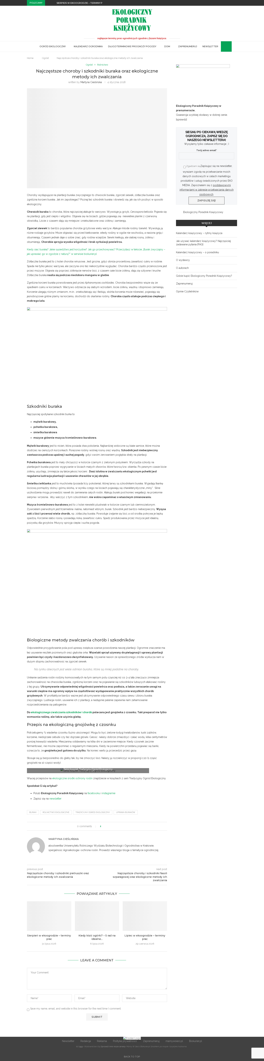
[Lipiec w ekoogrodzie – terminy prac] (145, 916)
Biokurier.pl (195, 1041)
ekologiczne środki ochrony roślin (72, 778)
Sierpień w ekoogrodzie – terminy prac (82, 3)
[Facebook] (228, 3)
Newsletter (210, 46)
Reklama (102, 1041)
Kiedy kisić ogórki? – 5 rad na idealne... (96, 937)
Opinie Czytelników (187, 291)
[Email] (236, 3)
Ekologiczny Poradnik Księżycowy (203, 212)
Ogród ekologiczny (53, 46)
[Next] (53, 3)
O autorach (182, 268)
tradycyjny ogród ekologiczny (92, 812)
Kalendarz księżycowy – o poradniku (197, 252)
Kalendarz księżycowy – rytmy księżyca (199, 233)
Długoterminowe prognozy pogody (132, 46)
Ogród (45, 58)
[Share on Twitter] (111, 826)
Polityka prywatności (125, 1041)
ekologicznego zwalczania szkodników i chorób (61, 712)
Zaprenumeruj (187, 46)
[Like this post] (103, 826)
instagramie (108, 793)
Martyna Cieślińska (91, 82)
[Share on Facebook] (107, 826)
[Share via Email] (117, 826)
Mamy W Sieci (132, 1046)
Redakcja (85, 1041)
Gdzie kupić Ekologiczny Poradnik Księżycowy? (204, 275)
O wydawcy (183, 260)
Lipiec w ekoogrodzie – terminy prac (144, 937)
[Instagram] (232, 3)
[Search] (222, 46)
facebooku (94, 793)
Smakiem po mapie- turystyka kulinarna (169, 1046)
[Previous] (48, 3)
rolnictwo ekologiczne (56, 812)
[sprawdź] (181, 119)
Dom (167, 46)
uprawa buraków (125, 812)
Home (30, 58)
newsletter (55, 798)
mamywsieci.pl (174, 1041)
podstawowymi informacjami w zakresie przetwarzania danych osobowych (207, 190)
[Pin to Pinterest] (114, 826)
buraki (32, 812)
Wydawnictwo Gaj (92, 1046)
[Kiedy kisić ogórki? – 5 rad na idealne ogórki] (97, 916)
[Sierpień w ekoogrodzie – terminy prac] (49, 916)
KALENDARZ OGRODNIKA (88, 46)
